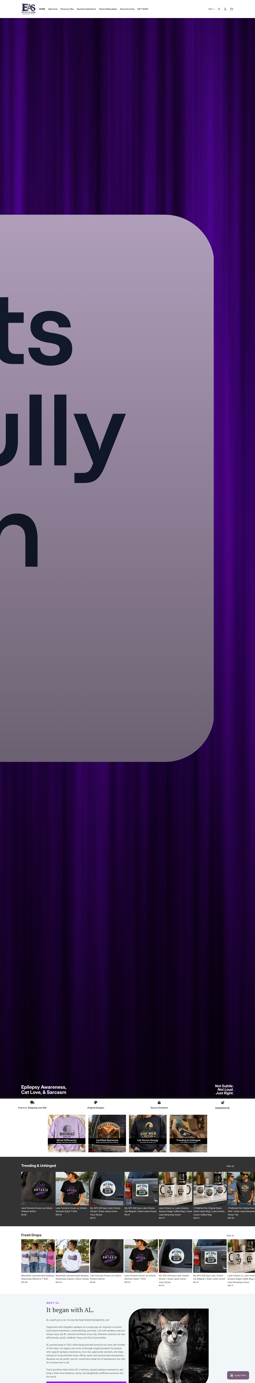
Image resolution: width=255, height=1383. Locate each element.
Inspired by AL (222, 1107)
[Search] (219, 9)
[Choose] (50, 1200)
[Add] (153, 1200)
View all (230, 1166)
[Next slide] (230, 1195)
